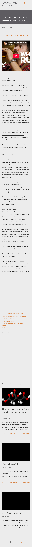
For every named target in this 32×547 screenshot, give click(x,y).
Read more (26, 433)
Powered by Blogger (17, 542)
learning (5, 316)
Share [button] (4, 327)
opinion (23, 316)
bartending (11, 313)
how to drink (20, 313)
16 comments (12, 483)
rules (4, 318)
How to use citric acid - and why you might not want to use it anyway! (15, 412)
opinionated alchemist (9, 4)
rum (7, 318)
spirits (12, 318)
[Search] (24, 3)
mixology (12, 316)
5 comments (12, 433)
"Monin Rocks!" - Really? (12, 463)
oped (18, 316)
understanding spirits (10, 321)
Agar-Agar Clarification (12, 513)
